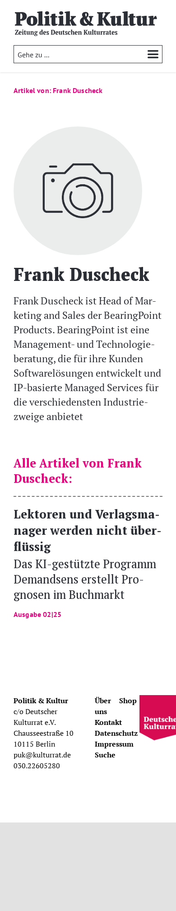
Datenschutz (116, 733)
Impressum (114, 744)
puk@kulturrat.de (42, 755)
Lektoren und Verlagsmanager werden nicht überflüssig (88, 562)
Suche (105, 755)
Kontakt (108, 722)
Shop (128, 700)
